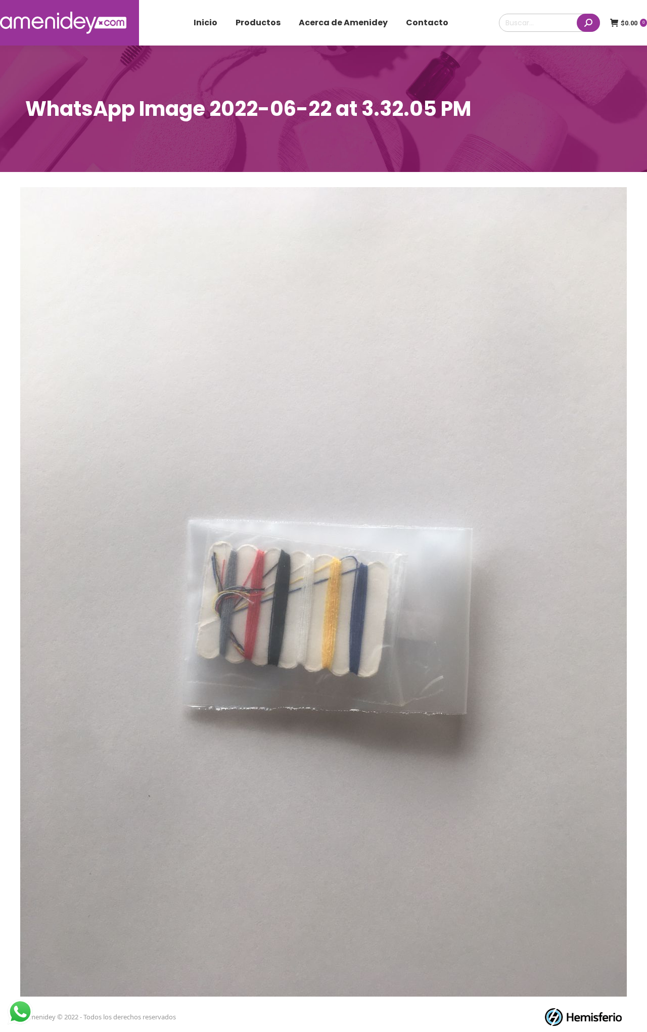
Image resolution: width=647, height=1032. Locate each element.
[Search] (588, 23)
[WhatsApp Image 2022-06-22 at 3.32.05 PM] (323, 592)
